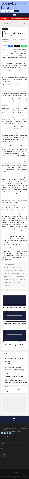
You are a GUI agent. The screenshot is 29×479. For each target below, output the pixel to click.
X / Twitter (17, 45)
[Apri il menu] (14, 14)
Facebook (10, 45)
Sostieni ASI (3, 459)
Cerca (16, 11)
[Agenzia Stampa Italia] (14, 7)
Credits (2, 465)
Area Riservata (3, 456)
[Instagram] (10, 433)
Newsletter (3, 452)
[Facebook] (7, 433)
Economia (6, 22)
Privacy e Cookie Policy (5, 462)
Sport (2, 448)
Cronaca (2, 446)
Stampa (5, 41)
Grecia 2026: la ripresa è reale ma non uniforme (14, 307)
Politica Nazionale (4, 436)
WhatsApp (24, 45)
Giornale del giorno (4, 454)
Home (2, 22)
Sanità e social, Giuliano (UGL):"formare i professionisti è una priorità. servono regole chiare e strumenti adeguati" (16, 382)
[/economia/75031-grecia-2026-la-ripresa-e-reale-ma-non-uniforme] (14, 300)
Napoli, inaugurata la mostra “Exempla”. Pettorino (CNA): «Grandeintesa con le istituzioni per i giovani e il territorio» (14, 325)
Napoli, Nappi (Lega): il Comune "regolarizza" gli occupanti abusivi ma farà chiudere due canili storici (15, 389)
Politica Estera (3, 439)
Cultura (2, 443)
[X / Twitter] (5, 433)
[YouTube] (2, 433)
